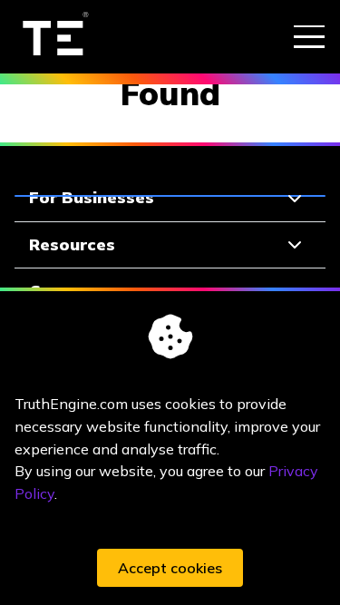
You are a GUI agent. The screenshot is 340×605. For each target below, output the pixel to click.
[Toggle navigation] (309, 36)
